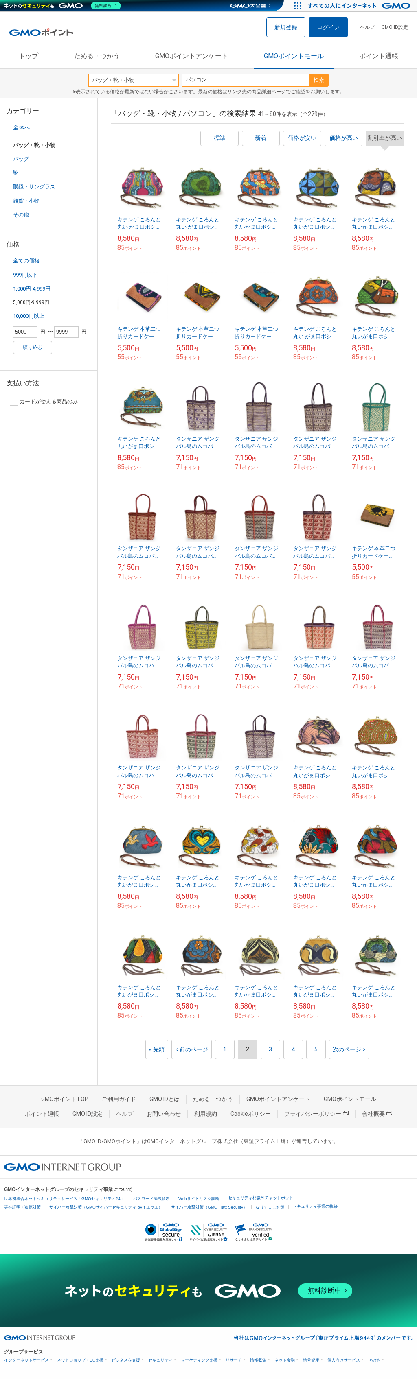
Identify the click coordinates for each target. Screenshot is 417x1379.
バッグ (21, 159)
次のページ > (349, 1049)
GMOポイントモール (294, 56)
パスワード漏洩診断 (151, 1198)
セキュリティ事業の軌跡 (315, 1206)
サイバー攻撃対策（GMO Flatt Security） (209, 1207)
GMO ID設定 (395, 27)
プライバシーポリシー (312, 1113)
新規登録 (285, 27)
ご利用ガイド (119, 1099)
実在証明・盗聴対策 (22, 1207)
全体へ (21, 127)
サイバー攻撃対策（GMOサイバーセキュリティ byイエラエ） (105, 1207)
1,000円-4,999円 (31, 289)
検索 (319, 80)
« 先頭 (157, 1049)
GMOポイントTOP (64, 1099)
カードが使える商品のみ (49, 401)
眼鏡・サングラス (34, 187)
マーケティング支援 (199, 1360)
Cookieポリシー (250, 1113)
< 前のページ (191, 1049)
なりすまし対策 (270, 1207)
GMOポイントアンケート (191, 56)
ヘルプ (367, 27)
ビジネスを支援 (126, 1360)
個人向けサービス (343, 1360)
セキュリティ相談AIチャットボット (260, 1197)
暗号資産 (311, 1360)
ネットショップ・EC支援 (80, 1360)
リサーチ (234, 1360)
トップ (28, 56)
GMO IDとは (164, 1099)
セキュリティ (160, 1360)
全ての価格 (26, 261)
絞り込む (32, 347)
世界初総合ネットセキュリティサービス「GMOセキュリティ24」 (64, 1198)
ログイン (328, 27)
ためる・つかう (97, 56)
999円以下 (25, 275)
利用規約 (205, 1113)
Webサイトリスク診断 (198, 1198)
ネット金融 (284, 1360)
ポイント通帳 (378, 56)
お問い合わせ (164, 1113)
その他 (21, 215)
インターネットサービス (26, 1360)
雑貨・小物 (26, 201)
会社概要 (373, 1113)
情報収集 (258, 1360)
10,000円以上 (28, 316)
